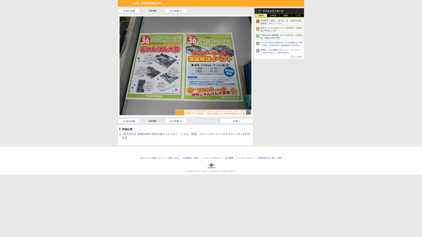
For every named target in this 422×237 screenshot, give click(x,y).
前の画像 (130, 11)
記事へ (236, 121)
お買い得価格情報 (143, 3)
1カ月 (298, 15)
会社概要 (229, 158)
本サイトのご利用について (152, 158)
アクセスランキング (273, 11)
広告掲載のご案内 (191, 158)
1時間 (260, 15)
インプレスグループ (246, 158)
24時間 (273, 15)
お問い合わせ (173, 158)
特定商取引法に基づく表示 (270, 158)
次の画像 (174, 11)
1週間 (285, 15)
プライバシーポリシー (212, 158)
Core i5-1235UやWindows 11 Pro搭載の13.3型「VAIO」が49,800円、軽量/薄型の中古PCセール (281, 45)
